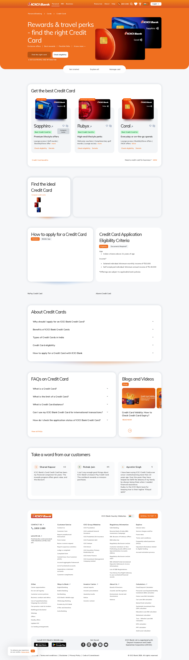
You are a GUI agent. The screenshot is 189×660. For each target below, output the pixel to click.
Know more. (25, 652)
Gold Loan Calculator (143, 631)
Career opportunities (38, 587)
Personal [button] (55, 4)
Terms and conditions (143, 538)
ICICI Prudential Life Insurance (94, 536)
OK (33, 651)
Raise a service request (65, 543)
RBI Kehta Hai (114, 540)
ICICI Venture (88, 543)
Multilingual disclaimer (38, 610)
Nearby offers (35, 620)
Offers (33, 616)
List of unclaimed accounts (66, 566)
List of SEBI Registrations (118, 569)
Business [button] (69, 4)
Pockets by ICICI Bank (64, 604)
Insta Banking (62, 611)
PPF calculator (141, 627)
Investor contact (89, 601)
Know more (78, 46)
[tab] (74, 69)
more (54, 143)
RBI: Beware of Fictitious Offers (120, 536)
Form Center (61, 540)
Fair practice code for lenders (41, 606)
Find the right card (39, 55)
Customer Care (62, 531)
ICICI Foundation (89, 528)
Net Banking (61, 594)
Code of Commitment (91, 655)
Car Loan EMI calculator (144, 599)
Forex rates (140, 534)
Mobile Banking (62, 590)
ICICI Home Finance (90, 555)
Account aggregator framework (68, 562)
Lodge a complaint (63, 550)
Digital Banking (62, 587)
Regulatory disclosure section (120, 543)
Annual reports (89, 587)
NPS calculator (141, 624)
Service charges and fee (144, 531)
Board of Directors (116, 587)
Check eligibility (60, 55)
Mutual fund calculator (143, 603)
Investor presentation (91, 590)
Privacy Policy (75, 655)
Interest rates (140, 528)
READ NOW (127, 420)
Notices (112, 599)
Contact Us (61, 528)
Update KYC (35, 623)
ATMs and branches (64, 607)
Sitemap (34, 613)
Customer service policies (40, 594)
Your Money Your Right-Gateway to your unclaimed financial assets (121, 575)
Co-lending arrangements (40, 626)
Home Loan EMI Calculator (145, 596)
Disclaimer (63, 655)
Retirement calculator (143, 615)
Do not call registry (37, 590)
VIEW (155, 160)
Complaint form (62, 553)
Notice (86, 597)
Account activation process (145, 552)
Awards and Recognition (118, 590)
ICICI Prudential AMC (90, 540)
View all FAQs (37, 431)
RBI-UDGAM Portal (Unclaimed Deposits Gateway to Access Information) (120, 564)
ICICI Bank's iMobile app (65, 597)
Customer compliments (65, 574)
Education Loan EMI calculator (146, 612)
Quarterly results (89, 594)
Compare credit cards (39, 195)
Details (51, 148)
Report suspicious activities (66, 547)
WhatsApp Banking (64, 601)
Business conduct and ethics (41, 597)
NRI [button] (62, 4)
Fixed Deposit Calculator (144, 587)
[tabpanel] (94, 286)
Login (154, 4)
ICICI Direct (87, 547)
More (134, 143)
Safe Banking (114, 528)
